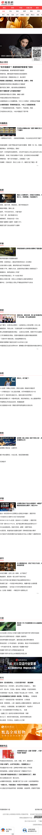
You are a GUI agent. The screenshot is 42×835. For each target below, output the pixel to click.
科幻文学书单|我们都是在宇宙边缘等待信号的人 (15, 580)
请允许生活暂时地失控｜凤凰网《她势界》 (13, 636)
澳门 (3, 15)
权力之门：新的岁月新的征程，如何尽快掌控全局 (15, 717)
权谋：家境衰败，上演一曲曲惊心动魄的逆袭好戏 (15, 703)
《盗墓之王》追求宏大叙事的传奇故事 (12, 713)
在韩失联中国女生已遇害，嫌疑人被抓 (12, 94)
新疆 (27, 15)
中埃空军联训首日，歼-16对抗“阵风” (11, 276)
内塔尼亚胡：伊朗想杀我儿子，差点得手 (13, 77)
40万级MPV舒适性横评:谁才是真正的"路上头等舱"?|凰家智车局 (20, 534)
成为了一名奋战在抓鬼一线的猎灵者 (11, 700)
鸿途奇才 (30, 706)
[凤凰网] (7, 4)
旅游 (2, 310)
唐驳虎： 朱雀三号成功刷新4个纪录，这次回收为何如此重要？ (20, 155)
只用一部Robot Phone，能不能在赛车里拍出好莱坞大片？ (19, 524)
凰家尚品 (3, 746)
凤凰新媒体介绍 (5, 809)
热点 (2, 62)
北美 (12, 15)
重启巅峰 (30, 682)
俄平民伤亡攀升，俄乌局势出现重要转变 (13, 87)
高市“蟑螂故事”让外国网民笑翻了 (10, 91)
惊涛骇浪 (34, 696)
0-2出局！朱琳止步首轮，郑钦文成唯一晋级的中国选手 (17, 388)
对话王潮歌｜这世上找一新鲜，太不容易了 (13, 573)
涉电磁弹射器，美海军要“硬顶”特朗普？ (12, 70)
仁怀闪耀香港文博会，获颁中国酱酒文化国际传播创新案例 (18, 335)
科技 (20, 8)
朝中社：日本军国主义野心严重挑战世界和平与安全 (16, 282)
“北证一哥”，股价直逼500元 (9, 215)
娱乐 (37, 8)
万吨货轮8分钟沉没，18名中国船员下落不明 (14, 111)
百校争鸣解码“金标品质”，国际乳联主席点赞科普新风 (17, 640)
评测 (38, 11)
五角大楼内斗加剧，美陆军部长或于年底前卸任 (15, 265)
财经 (12, 8)
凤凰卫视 (29, 8)
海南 (38, 15)
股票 (24, 11)
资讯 (4, 8)
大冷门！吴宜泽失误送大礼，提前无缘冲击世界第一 (16, 395)
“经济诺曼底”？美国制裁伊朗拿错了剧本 (16, 67)
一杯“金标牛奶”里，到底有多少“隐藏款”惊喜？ (14, 647)
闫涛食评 (3, 462)
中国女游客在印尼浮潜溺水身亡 (10, 98)
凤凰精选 (3, 123)
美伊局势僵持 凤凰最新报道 (9, 258)
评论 (10, 11)
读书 (2, 558)
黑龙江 (32, 15)
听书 (2, 677)
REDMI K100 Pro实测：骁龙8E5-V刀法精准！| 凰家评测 (18, 520)
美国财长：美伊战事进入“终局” (10, 272)
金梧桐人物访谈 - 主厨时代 (8, 448)
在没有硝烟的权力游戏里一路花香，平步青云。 (15, 696)
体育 (2, 373)
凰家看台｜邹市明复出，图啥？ (10, 148)
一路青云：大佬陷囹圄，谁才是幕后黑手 (13, 706)
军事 (2, 243)
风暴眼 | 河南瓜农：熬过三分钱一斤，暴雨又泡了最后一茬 (18, 162)
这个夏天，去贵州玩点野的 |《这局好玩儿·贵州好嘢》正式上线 (20, 325)
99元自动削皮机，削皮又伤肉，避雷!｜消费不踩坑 (16, 527)
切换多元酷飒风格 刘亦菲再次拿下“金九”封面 (15, 56)
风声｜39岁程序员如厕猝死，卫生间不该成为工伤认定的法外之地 (21, 152)
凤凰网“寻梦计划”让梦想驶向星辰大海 (12, 650)
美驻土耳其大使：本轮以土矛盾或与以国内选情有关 (16, 279)
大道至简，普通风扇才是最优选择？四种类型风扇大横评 (18, 530)
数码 (31, 11)
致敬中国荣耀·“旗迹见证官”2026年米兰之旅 (14, 342)
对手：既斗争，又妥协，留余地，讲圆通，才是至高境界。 (18, 689)
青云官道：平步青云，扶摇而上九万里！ (13, 720)
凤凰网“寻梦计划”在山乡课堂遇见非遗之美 (13, 653)
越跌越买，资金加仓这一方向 (9, 219)
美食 (2, 433)
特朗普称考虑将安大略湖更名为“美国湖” (12, 84)
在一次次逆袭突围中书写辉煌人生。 (11, 710)
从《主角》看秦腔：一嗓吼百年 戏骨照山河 (14, 590)
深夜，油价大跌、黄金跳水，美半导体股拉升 (14, 205)
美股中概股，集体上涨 (7, 208)
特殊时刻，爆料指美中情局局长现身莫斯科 (13, 74)
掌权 (34, 686)
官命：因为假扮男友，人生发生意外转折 (13, 682)
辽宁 (17, 15)
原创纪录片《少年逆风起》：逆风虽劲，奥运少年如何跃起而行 (19, 643)
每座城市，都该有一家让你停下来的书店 (13, 577)
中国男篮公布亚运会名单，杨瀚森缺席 (12, 402)
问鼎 (36, 693)
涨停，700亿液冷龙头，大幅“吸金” (11, 212)
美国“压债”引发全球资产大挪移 (10, 225)
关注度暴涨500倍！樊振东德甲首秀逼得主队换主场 (16, 405)
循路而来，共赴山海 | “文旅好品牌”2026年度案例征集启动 (18, 328)
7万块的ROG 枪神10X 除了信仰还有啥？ (13, 517)
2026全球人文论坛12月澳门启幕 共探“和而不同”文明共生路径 (19, 633)
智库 (17, 11)
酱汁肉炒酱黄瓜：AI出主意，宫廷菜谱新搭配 (14, 455)
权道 (25, 710)
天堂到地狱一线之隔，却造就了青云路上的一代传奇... (17, 693)
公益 (2, 618)
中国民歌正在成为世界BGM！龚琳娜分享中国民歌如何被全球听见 (21, 346)
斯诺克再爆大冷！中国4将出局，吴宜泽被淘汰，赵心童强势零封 (20, 398)
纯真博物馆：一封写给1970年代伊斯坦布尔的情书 (16, 587)
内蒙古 (22, 15)
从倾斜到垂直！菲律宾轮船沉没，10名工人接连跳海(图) (17, 105)
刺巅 (27, 713)
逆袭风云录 (36, 703)
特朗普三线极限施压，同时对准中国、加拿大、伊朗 (16, 81)
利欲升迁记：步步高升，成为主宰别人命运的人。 (15, 686)
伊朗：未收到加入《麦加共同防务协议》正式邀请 (15, 262)
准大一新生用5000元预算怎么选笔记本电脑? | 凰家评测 (17, 513)
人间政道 (27, 700)
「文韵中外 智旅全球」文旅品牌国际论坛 (13, 339)
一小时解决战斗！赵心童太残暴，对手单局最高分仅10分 (18, 392)
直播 (3, 11)
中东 (8, 15)
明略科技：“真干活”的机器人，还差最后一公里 (15, 159)
